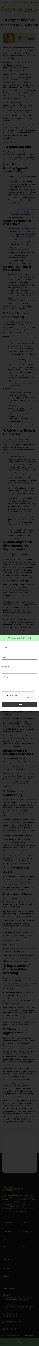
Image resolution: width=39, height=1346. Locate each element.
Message (6, 677)
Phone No (6, 667)
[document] (19, 673)
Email (4, 657)
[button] (36, 638)
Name (4, 648)
